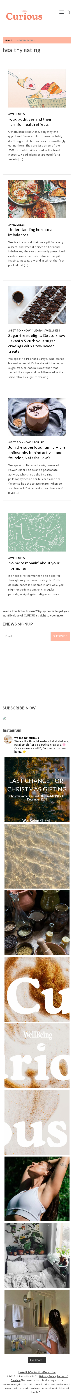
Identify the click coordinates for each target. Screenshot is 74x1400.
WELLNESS (17, 114)
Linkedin (23, 1372)
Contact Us (36, 1372)
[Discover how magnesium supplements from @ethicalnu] (37, 1189)
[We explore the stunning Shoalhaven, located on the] (37, 856)
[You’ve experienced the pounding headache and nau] (37, 1322)
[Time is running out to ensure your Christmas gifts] (37, 789)
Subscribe (60, 636)
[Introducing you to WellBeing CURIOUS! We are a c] (37, 989)
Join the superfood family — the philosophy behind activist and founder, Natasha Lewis (37, 452)
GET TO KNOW (20, 330)
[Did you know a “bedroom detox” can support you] (37, 1255)
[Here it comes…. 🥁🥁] (37, 1055)
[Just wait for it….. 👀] (37, 1122)
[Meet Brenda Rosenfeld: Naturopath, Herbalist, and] (37, 922)
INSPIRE (38, 442)
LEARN (38, 330)
